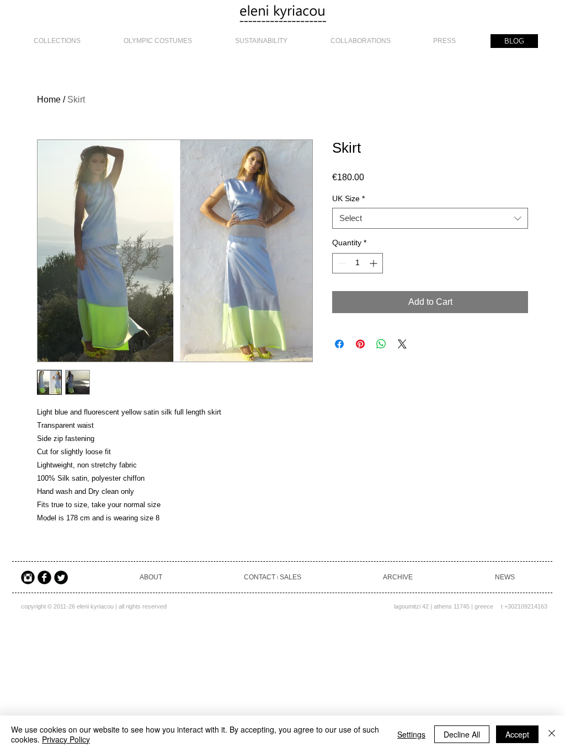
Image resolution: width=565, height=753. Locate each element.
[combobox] (430, 218)
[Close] (551, 734)
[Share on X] (402, 344)
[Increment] (374, 263)
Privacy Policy (66, 739)
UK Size (348, 198)
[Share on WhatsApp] (381, 344)
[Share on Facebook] (339, 344)
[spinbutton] (357, 263)
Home (49, 99)
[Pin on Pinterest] (360, 344)
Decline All (462, 734)
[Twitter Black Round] (61, 577)
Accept (517, 734)
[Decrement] (341, 263)
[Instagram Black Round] (28, 577)
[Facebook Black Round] (44, 577)
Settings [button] (411, 734)
